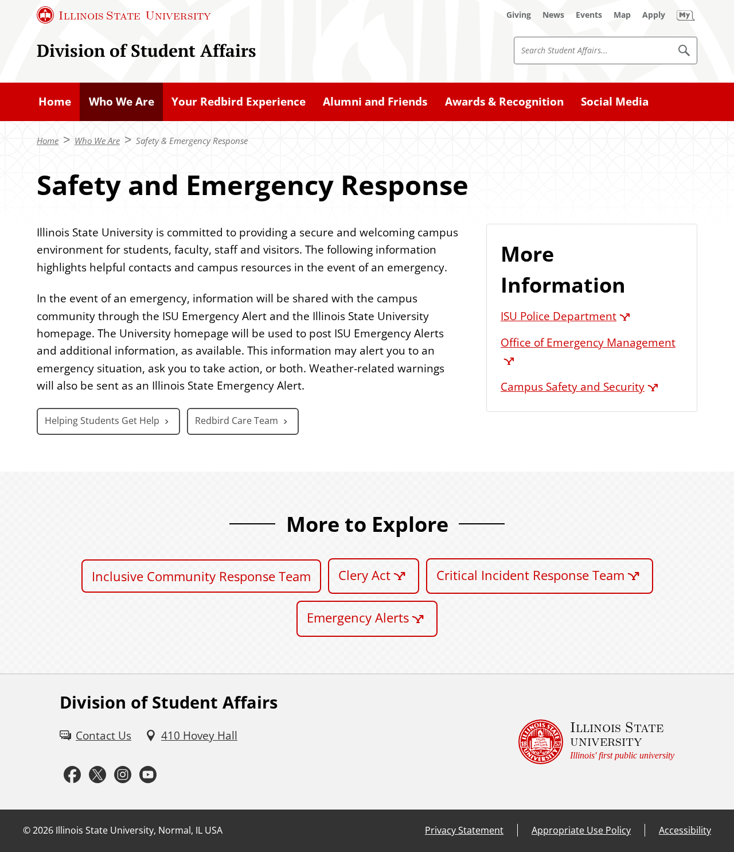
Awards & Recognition (504, 101)
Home (54, 101)
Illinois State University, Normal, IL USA (139, 830)
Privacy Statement (464, 830)
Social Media (615, 101)
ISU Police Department (558, 316)
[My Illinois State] (685, 15)
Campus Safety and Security (573, 386)
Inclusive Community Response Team (201, 576)
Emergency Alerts (358, 617)
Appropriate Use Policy (581, 830)
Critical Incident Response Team (530, 574)
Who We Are (121, 101)
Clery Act (364, 574)
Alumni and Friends (375, 101)
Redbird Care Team (236, 420)
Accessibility (685, 830)
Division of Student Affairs (146, 50)
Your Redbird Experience (238, 101)
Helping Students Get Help (102, 420)
